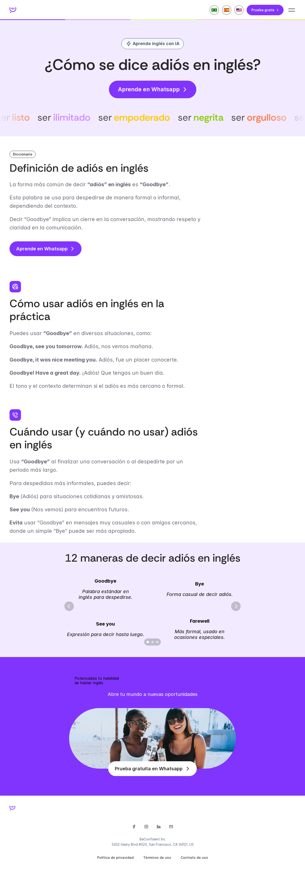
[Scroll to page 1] (147, 642)
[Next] (236, 606)
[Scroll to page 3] (158, 642)
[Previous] (69, 606)
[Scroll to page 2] (152, 642)
